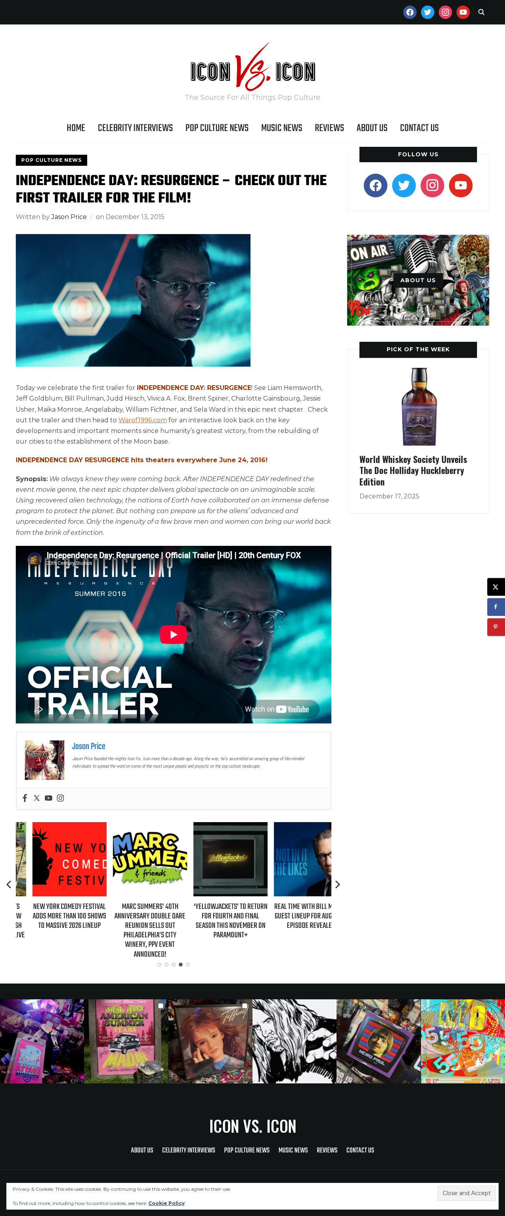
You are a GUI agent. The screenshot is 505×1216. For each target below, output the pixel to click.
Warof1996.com (142, 420)
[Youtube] (48, 798)
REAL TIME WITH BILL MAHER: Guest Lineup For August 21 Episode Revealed (294, 916)
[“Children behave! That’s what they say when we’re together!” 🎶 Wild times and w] (210, 1041)
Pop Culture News (217, 128)
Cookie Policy (166, 1203)
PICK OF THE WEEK (418, 349)
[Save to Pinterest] (496, 627)
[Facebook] (25, 798)
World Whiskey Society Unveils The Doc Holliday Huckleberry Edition (413, 470)
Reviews (329, 128)
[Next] (338, 884)
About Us (372, 128)
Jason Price (69, 217)
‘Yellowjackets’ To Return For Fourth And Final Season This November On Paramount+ (214, 921)
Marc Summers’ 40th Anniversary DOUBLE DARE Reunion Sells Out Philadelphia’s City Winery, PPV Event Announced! (133, 931)
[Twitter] (37, 798)
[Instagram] (60, 798)
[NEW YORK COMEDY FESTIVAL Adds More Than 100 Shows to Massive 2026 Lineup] (53, 827)
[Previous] (9, 884)
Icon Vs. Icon (252, 1125)
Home (76, 128)
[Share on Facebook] (496, 607)
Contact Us (419, 128)
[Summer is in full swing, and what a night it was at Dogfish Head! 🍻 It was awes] (126, 1041)
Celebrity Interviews (135, 128)
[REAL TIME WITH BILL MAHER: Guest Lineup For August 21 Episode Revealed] (294, 827)
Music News (281, 128)
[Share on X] (496, 587)
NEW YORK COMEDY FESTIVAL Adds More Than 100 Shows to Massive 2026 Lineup (53, 916)
